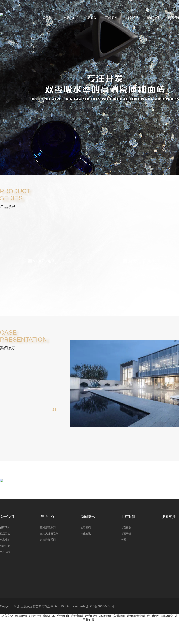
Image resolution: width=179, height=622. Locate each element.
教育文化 (7, 616)
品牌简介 (5, 527)
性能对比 (5, 545)
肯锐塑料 (77, 616)
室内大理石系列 (49, 533)
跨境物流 (21, 616)
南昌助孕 (49, 616)
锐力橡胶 (153, 616)
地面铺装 (126, 527)
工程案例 (111, 17)
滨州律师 (119, 616)
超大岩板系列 (48, 539)
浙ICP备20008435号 (100, 606)
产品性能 (5, 539)
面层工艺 (5, 533)
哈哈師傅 (105, 616)
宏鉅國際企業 (136, 616)
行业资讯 (86, 533)
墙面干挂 (126, 533)
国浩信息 (167, 616)
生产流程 (5, 552)
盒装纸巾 (63, 616)
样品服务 (90, 17)
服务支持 (132, 17)
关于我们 (48, 17)
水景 (123, 539)
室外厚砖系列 (48, 527)
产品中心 (69, 17)
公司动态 (86, 527)
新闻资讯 (153, 17)
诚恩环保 (35, 616)
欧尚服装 (91, 616)
